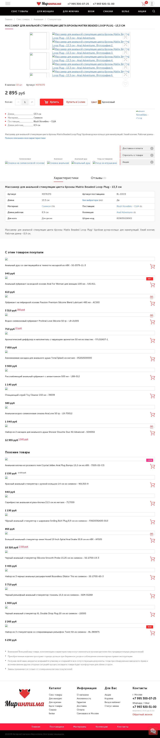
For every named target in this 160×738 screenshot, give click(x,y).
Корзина (109, 698)
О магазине (83, 694)
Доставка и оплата (132, 148)
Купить (54, 101)
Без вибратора (90, 200)
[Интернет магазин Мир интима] (48, 4)
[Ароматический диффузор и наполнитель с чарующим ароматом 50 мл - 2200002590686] (80, 333)
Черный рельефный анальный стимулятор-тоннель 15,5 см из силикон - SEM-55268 (49, 595)
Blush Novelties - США (128, 206)
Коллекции (102, 726)
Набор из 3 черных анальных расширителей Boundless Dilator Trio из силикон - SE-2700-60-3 (54, 576)
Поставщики (57, 726)
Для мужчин (71, 11)
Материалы (79, 726)
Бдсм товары (55, 706)
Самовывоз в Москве (88, 713)
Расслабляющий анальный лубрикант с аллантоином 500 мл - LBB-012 (42, 376)
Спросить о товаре (132, 155)
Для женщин (45, 11)
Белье (125, 11)
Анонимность (84, 698)
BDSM (91, 11)
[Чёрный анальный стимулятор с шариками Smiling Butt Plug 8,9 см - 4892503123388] (80, 514)
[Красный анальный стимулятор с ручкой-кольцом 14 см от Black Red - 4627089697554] (80, 477)
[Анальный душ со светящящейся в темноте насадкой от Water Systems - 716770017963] (80, 259)
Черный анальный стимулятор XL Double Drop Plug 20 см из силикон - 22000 (45, 613)
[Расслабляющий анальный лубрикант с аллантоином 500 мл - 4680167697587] (80, 370)
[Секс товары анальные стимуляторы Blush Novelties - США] (145, 115)
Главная (8, 19)
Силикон (46, 206)
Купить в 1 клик (75, 101)
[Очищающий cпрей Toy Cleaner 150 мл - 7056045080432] (80, 389)
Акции (142, 11)
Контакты (122, 726)
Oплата (80, 709)
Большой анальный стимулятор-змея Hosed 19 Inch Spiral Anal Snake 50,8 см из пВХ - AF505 (53, 539)
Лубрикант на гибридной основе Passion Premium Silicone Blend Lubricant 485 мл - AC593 (52, 302)
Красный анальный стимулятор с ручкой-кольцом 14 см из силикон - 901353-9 (46, 484)
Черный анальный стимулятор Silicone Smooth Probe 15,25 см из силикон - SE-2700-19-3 (52, 558)
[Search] (153, 11)
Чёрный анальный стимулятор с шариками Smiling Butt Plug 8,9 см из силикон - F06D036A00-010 (56, 521)
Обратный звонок (142, 714)
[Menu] (8, 3)
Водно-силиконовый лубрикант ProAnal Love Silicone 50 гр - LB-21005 (42, 321)
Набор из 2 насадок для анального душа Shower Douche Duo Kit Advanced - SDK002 (50, 432)
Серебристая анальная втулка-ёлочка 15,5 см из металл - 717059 (39, 502)
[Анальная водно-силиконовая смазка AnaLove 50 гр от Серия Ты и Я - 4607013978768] (80, 407)
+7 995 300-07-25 (78, 3)
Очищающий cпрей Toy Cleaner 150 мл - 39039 (30, 395)
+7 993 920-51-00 (103, 3)
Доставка (82, 706)
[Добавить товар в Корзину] (152, 266)
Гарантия (81, 702)
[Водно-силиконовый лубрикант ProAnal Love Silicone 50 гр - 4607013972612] (80, 314)
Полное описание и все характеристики (25, 138)
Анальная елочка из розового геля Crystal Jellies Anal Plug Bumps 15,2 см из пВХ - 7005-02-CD (54, 465)
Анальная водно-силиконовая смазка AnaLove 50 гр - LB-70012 (38, 413)
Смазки (108, 11)
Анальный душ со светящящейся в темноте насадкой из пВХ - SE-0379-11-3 (45, 265)
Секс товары (19, 11)
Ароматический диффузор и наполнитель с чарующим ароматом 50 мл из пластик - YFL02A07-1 (56, 339)
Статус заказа (112, 706)
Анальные (38, 19)
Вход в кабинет (112, 702)
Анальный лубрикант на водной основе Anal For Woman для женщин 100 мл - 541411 (50, 284)
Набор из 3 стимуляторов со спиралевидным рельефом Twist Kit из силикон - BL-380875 (52, 632)
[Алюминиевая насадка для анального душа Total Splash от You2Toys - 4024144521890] (80, 351)
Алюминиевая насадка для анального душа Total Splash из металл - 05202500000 (48, 358)
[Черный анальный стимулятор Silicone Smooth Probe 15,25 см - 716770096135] (80, 551)
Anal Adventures (125, 212)
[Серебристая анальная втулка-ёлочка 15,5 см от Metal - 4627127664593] (80, 496)
